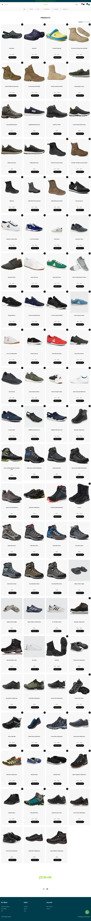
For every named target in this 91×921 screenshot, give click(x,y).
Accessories (46, 9)
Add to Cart (12, 57)
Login (77, 4)
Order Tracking (49, 906)
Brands (65, 9)
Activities (56, 9)
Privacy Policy (3, 908)
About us (48, 908)
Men (25, 9)
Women (31, 9)
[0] (84, 5)
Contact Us (26, 906)
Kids (38, 9)
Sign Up (25, 908)
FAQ (2, 910)
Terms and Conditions (5, 906)
